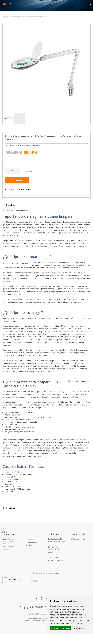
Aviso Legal (30, 539)
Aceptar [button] (55, 628)
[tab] (46, 205)
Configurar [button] (78, 628)
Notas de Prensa (8, 546)
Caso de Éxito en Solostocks (8, 542)
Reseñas (10, 508)
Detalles (10, 205)
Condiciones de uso (32, 545)
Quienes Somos (8, 539)
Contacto (6, 549)
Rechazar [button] (66, 628)
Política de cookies (32, 542)
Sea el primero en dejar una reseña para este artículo (23, 145)
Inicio (4, 17)
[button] (19, 119)
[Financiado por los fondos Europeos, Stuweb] (46, 573)
